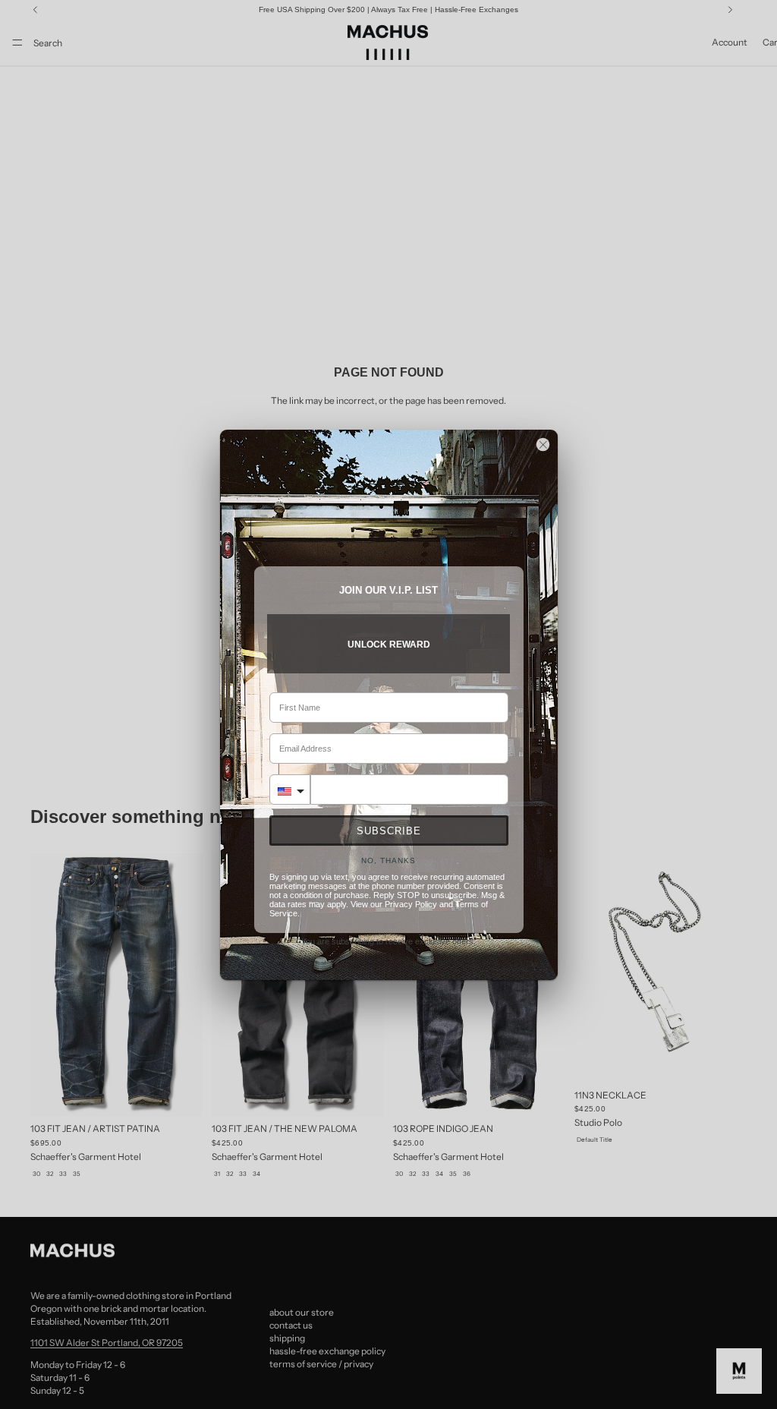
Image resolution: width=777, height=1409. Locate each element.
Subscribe (389, 831)
